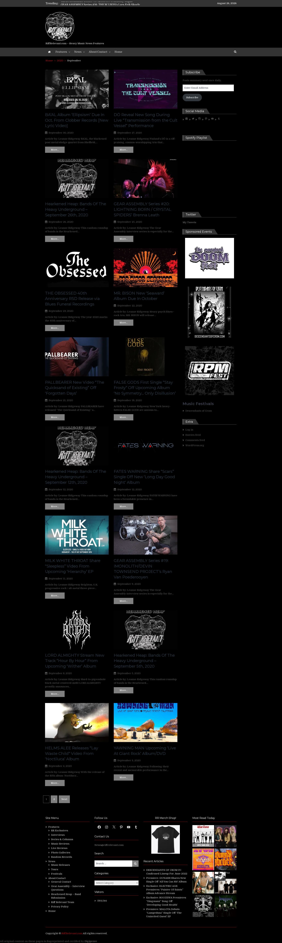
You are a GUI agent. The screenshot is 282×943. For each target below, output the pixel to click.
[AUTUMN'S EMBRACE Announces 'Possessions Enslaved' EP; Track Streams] (225, 859)
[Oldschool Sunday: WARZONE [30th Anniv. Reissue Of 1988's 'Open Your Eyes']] (203, 836)
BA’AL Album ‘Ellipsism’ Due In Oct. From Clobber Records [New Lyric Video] (76, 120)
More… (55, 149)
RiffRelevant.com (72, 933)
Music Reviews (60, 843)
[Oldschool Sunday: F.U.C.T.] (225, 883)
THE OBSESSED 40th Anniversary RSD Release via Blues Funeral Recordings (72, 298)
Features (61, 51)
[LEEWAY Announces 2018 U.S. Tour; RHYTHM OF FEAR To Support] (203, 906)
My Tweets (189, 222)
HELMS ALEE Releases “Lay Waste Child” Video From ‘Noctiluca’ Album (71, 753)
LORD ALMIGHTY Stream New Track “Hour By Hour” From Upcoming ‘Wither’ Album (74, 661)
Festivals (56, 873)
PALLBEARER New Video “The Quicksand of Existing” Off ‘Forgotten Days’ (74, 388)
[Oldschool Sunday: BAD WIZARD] (203, 883)
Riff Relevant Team (62, 902)
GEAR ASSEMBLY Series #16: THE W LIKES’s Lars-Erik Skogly (100, 3)
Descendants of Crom (198, 410)
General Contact (61, 881)
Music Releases (60, 864)
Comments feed (195, 440)
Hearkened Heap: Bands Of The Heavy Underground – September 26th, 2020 (75, 209)
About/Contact (98, 51)
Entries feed (193, 434)
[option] (110, 3)
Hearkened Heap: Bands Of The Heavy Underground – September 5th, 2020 (144, 661)
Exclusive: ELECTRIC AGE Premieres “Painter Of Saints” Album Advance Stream (164, 890)
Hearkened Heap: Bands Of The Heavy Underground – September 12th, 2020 (75, 477)
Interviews (58, 834)
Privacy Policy (60, 906)
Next (64, 799)
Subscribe (192, 97)
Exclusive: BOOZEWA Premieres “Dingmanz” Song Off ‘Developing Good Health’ (166, 901)
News (77, 51)
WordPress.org (194, 445)
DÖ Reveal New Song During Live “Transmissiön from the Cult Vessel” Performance (145, 120)
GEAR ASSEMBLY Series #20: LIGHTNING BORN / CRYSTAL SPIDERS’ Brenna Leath (142, 209)
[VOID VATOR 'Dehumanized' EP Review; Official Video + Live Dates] (203, 859)
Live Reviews (59, 848)
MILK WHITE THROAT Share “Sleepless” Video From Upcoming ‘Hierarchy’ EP (72, 566)
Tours (54, 869)
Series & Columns (62, 839)
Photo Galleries (60, 852)
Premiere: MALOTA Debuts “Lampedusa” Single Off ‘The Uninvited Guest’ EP (164, 913)
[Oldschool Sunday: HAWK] (225, 836)
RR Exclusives (59, 830)
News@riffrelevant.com (109, 845)
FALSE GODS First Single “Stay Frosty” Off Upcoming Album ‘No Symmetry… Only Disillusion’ (145, 388)
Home (118, 51)
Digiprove (91, 941)
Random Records (61, 856)
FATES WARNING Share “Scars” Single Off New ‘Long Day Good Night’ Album (144, 477)
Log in (189, 429)
